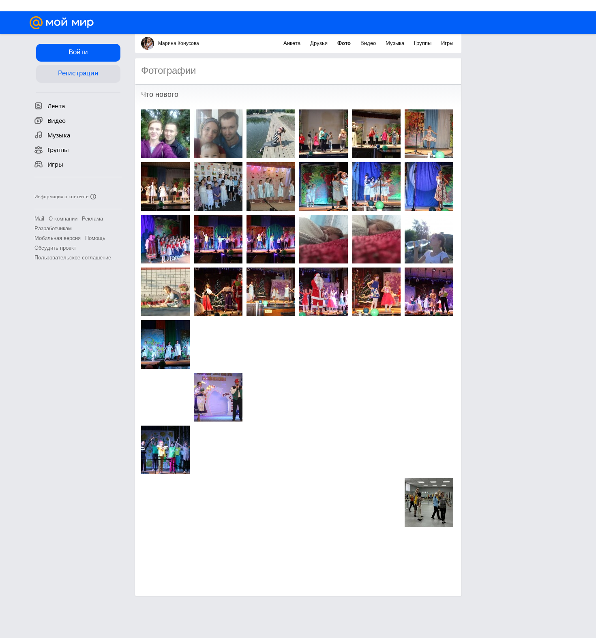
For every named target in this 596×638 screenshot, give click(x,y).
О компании (63, 219)
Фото (344, 43)
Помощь (95, 238)
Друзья (319, 43)
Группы (423, 43)
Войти (78, 52)
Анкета (292, 43)
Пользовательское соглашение (72, 258)
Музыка (396, 43)
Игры (447, 43)
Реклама (92, 219)
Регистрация (78, 73)
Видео (368, 43)
